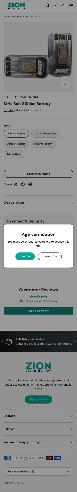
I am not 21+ (50, 256)
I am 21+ (25, 256)
